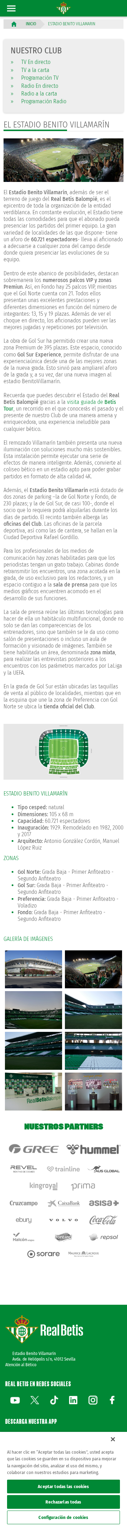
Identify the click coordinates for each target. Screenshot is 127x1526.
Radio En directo (34, 86)
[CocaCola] (103, 1220)
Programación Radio (38, 101)
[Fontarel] (63, 1237)
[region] (63, 1479)
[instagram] (92, 1400)
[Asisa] (103, 1203)
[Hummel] (93, 1149)
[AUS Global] (103, 1169)
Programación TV (35, 77)
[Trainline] (63, 1169)
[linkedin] (73, 1400)
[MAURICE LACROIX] (83, 1254)
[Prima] (83, 1186)
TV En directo (30, 62)
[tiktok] (54, 1400)
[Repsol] (103, 1237)
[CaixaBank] (63, 1203)
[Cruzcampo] (23, 1203)
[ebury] (23, 1220)
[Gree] (33, 1149)
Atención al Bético (20, 1364)
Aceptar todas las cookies (63, 1486)
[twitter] (34, 1400)
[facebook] (112, 1400)
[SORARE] (43, 1254)
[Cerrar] (113, 1439)
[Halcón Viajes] (23, 1237)
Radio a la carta (34, 93)
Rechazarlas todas (63, 1502)
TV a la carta (30, 70)
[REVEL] (23, 1169)
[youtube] (15, 1400)
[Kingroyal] (43, 1186)
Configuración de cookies (63, 1517)
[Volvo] (63, 1220)
